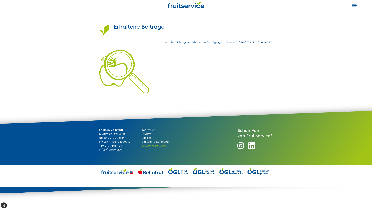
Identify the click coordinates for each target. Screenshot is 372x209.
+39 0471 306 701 (110, 146)
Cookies (146, 138)
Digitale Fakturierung (155, 142)
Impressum (148, 130)
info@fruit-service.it (111, 149)
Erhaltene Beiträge (154, 146)
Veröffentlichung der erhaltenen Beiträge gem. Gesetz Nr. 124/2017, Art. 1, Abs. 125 (218, 42)
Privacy (146, 134)
